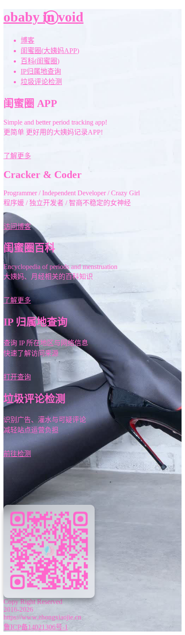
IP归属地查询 (41, 71)
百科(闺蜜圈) (40, 61)
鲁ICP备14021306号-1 (35, 627)
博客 (27, 40)
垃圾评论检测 (41, 81)
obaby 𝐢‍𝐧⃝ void (43, 17)
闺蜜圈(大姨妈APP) (50, 50)
